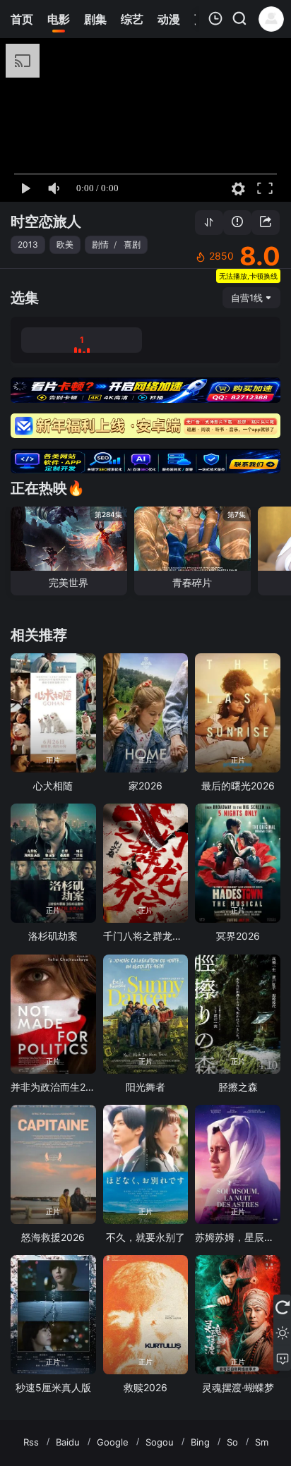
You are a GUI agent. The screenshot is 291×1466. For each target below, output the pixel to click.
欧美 (65, 244)
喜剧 (132, 244)
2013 (28, 244)
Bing (200, 1442)
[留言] (282, 1358)
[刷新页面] (282, 1307)
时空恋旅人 (46, 221)
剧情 (100, 244)
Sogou (160, 1442)
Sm (261, 1442)
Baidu (68, 1442)
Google (113, 1442)
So (232, 1442)
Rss (31, 1442)
